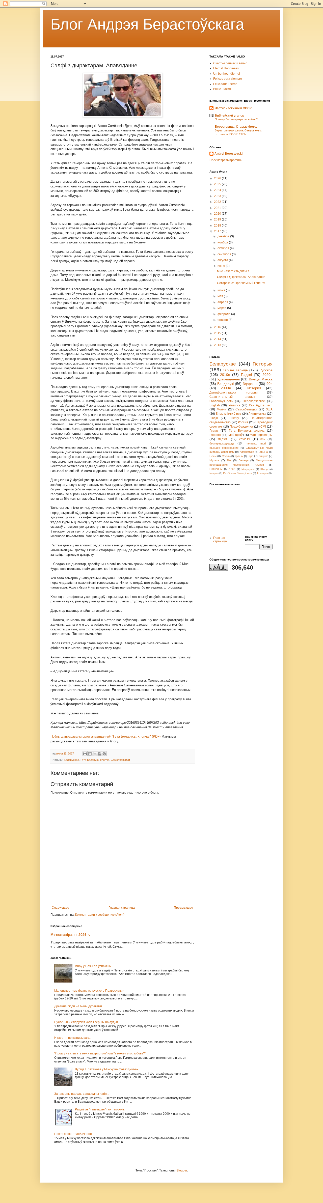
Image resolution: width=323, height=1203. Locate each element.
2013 (218, 345)
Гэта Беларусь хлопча (94, 759)
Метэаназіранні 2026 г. (70, 935)
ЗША (269, 409)
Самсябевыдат (120, 759)
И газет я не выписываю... (72, 1038)
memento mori (256, 443)
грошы (239, 456)
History (234, 418)
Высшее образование (223, 447)
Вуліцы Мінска (261, 379)
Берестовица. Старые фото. (236, 126)
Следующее (60, 907)
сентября (225, 254)
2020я (267, 375)
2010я (225, 375)
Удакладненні (228, 379)
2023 (218, 196)
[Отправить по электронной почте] (85, 753)
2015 (218, 333)
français (214, 473)
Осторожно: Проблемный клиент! (241, 283)
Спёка (226, 456)
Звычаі (263, 451)
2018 (218, 225)
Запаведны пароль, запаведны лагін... (81, 1094)
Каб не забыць (235, 370)
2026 (218, 178)
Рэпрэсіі (215, 435)
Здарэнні (250, 384)
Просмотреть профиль (225, 160)
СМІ (263, 426)
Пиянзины (215, 468)
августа (223, 260)
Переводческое (254, 401)
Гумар (213, 430)
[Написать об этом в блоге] (89, 753)
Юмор (264, 469)
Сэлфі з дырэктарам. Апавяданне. (241, 277)
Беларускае (71, 759)
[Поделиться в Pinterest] (104, 753)
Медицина (247, 469)
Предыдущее (183, 907)
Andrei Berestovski (228, 153)
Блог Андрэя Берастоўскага (147, 24)
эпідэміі (223, 439)
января (223, 320)
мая (221, 296)
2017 (218, 231)
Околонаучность (221, 401)
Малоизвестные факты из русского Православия (89, 990)
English (214, 405)
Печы (213, 456)
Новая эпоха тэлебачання (73, 1134)
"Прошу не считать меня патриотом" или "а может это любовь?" (100, 1053)
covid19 (244, 439)
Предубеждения (241, 426)
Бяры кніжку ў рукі (228, 413)
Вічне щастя (222, 89)
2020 (218, 213)
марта (222, 308)
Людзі (213, 418)
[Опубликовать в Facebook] (99, 753)
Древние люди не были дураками (78, 1006)
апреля (223, 302)
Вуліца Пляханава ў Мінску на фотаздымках (106, 1069)
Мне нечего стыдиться (233, 271)
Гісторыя (263, 364)
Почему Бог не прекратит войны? (236, 119)
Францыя (262, 473)
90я (269, 384)
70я (229, 460)
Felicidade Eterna (225, 84)
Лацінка (263, 456)
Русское (266, 370)
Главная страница (122, 907)
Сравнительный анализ (232, 397)
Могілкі (222, 409)
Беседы (244, 460)
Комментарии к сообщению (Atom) (99, 914)
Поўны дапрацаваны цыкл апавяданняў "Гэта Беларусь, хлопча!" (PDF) (105, 736)
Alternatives (247, 451)
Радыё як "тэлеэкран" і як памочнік (99, 1109)
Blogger (181, 1170)
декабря (224, 236)
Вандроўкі (225, 384)
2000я (226, 388)
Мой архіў (235, 435)
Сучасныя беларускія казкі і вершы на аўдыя (86, 1022)
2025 (218, 184)
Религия (234, 405)
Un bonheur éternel (226, 73)
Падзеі (246, 375)
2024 (218, 190)
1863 (232, 469)
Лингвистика (257, 413)
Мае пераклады (261, 435)
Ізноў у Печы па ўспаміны (93, 966)
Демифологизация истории (233, 392)
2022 (218, 202)
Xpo (251, 456)
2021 (218, 208)
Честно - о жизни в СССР (233, 108)
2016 (218, 327)
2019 (218, 219)
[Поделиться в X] (94, 753)
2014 (218, 339)
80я (262, 439)
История (254, 388)
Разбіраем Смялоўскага (237, 473)
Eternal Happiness (226, 68)
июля (222, 266)
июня (222, 290)
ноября (223, 242)
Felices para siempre (227, 78)
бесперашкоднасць (221, 443)
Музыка (214, 460)
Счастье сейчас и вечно (230, 63)
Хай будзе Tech (261, 405)
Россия (243, 422)
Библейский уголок (229, 115)
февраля (224, 314)
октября (224, 248)
